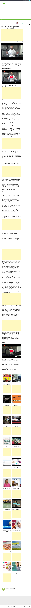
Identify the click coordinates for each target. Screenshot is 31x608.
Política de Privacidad (3, 600)
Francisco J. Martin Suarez (10, 588)
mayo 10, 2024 (3, 41)
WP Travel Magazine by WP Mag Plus (19, 606)
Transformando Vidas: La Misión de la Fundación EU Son (8, 23)
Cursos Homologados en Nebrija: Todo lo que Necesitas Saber (24, 23)
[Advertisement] (15, 12)
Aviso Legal (3, 601)
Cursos (6, 41)
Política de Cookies (5, 602)
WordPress (11, 606)
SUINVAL (5, 3)
